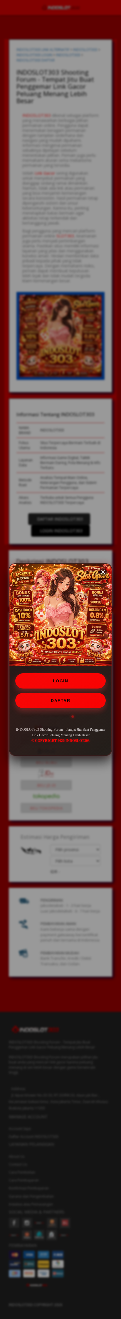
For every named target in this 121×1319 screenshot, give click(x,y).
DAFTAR (60, 700)
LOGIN (60, 681)
